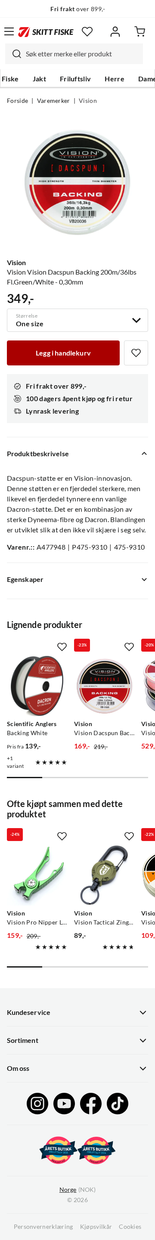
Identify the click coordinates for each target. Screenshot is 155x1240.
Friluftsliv (75, 79)
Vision (88, 100)
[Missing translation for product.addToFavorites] (136, 352)
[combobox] (74, 53)
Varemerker (53, 100)
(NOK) (77, 1189)
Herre (114, 79)
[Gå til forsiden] (46, 31)
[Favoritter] (87, 32)
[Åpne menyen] (9, 31)
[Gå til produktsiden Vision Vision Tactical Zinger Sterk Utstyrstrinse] (104, 875)
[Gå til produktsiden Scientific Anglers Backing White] (37, 686)
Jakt (39, 79)
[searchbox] (82, 53)
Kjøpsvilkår (96, 1226)
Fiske (10, 79)
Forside (17, 100)
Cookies (130, 1226)
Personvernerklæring (43, 1226)
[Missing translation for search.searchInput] (13, 54)
